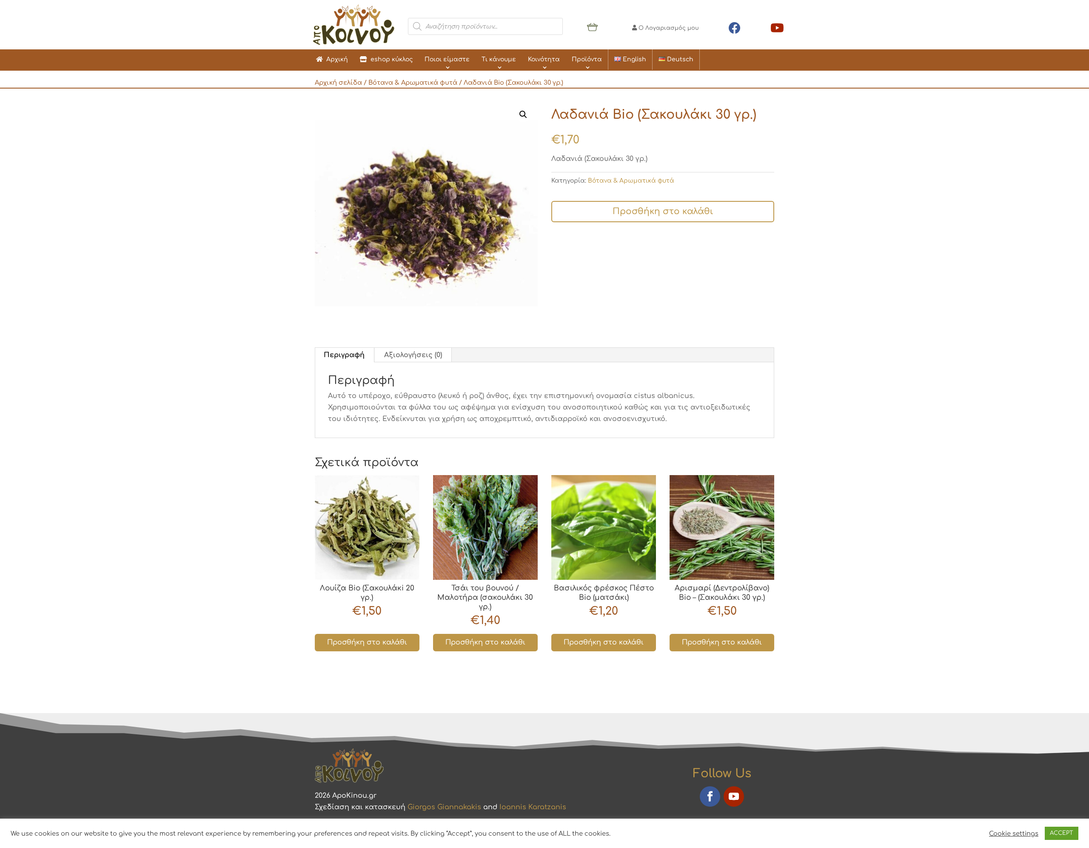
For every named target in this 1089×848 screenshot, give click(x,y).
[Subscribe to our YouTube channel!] (777, 26)
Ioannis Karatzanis (532, 807)
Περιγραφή (344, 355)
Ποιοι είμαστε (447, 59)
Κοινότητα (544, 59)
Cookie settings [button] (1013, 833)
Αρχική (335, 59)
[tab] (344, 355)
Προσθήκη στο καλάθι (663, 211)
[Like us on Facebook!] (735, 26)
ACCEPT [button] (1061, 833)
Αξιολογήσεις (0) (413, 355)
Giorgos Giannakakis (444, 807)
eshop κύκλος (390, 59)
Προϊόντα (587, 59)
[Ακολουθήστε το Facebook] (710, 796)
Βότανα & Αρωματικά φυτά (412, 82)
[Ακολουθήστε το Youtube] (734, 796)
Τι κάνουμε (499, 59)
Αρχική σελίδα (338, 82)
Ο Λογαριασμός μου (668, 28)
